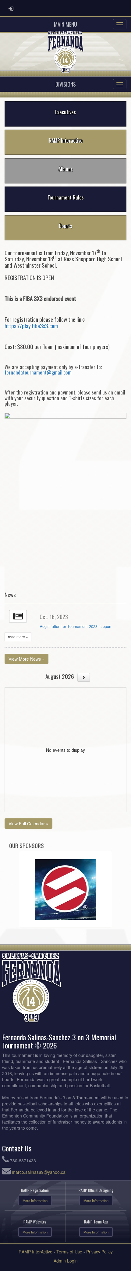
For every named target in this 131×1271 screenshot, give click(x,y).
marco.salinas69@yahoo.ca (39, 1172)
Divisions (65, 84)
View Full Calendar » (28, 823)
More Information (35, 1200)
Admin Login (66, 1261)
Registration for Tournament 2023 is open (75, 626)
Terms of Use (69, 1252)
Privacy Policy (99, 1252)
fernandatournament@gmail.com (38, 372)
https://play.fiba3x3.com (31, 325)
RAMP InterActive (35, 1252)
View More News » (26, 659)
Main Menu (65, 24)
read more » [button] (18, 636)
